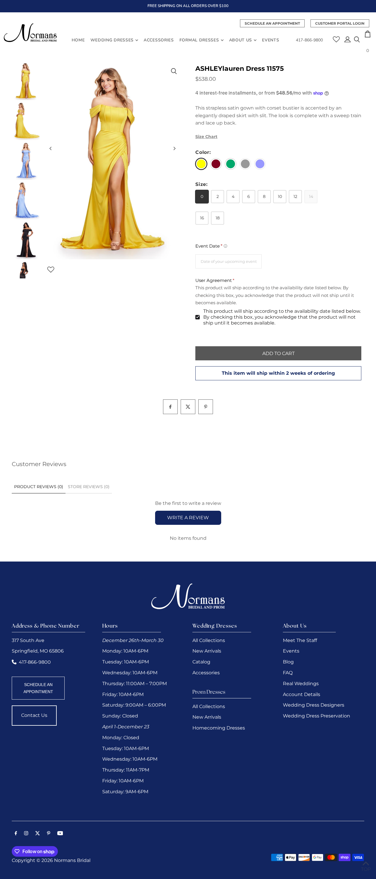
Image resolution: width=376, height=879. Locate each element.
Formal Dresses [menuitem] (199, 40)
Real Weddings (301, 683)
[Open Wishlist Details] (336, 37)
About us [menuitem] (240, 40)
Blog (288, 662)
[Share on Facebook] (170, 406)
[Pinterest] (48, 834)
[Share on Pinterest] (205, 406)
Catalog (201, 662)
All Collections (208, 640)
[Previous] (50, 148)
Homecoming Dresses (218, 728)
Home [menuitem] (78, 40)
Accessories (206, 672)
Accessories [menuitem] (159, 40)
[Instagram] (26, 834)
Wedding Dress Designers (313, 705)
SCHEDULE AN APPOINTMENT (38, 688)
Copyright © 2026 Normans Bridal (51, 860)
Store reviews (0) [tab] (89, 486)
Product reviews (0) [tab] (38, 486)
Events (291, 651)
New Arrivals (206, 651)
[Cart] (367, 36)
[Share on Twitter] (188, 406)
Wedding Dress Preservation (316, 716)
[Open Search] (357, 40)
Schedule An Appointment (272, 23)
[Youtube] (60, 834)
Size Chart (206, 136)
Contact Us (34, 715)
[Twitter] (37, 834)
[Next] (174, 148)
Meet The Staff (300, 640)
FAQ (288, 672)
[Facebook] (16, 834)
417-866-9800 (309, 40)
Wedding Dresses (112, 40)
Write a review (188, 517)
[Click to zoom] (174, 71)
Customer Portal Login (340, 23)
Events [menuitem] (270, 40)
